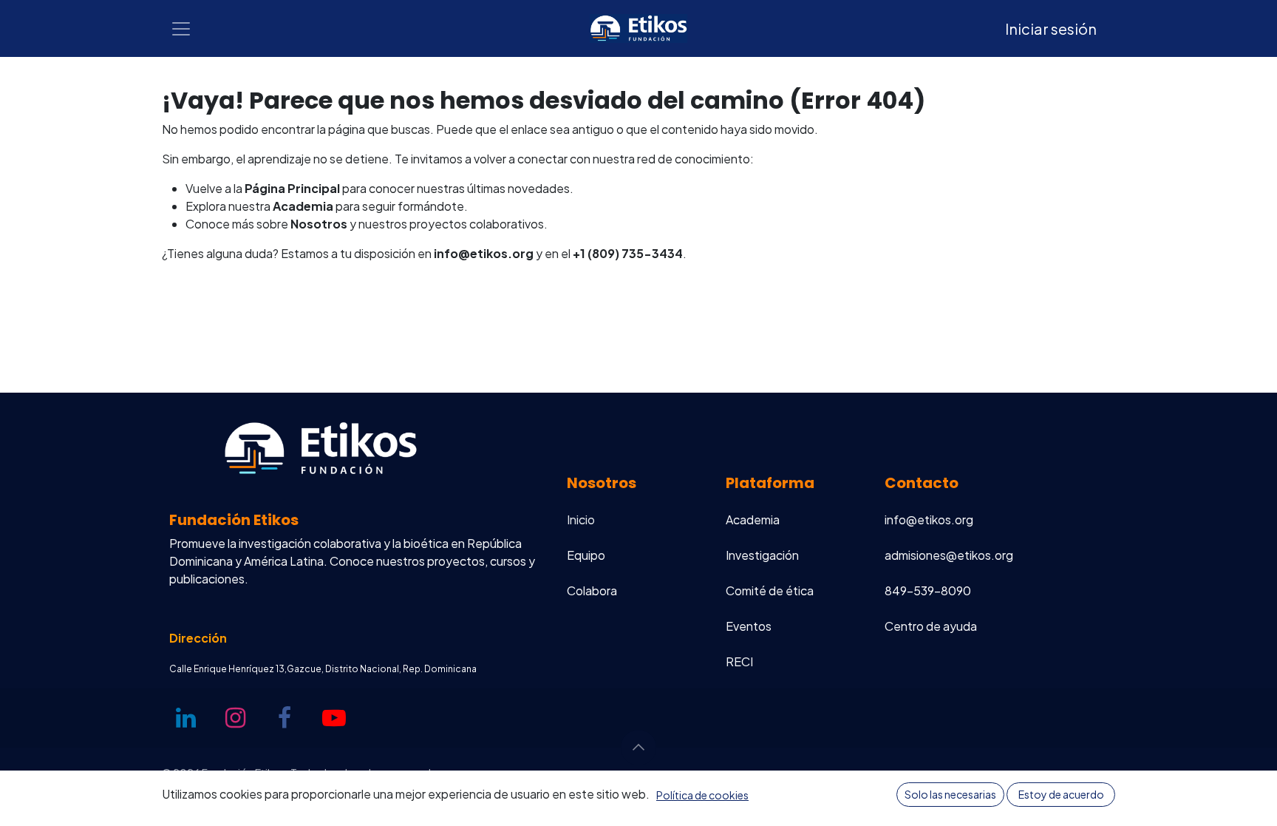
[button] (638, 747)
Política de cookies (702, 795)
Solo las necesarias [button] (950, 794)
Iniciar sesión (1051, 28)
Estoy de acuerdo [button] (1061, 794)
